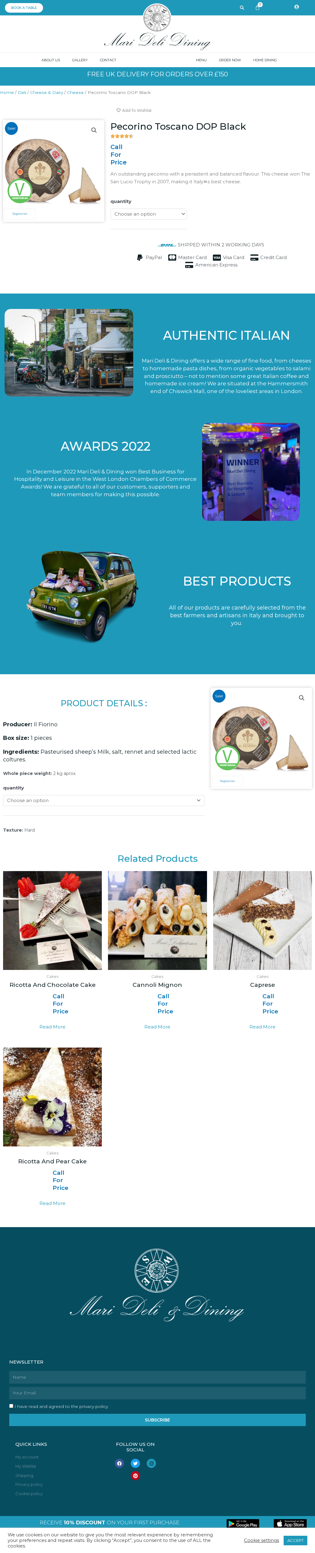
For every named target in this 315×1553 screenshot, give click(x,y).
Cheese (75, 92)
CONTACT (108, 60)
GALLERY (80, 60)
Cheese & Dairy (46, 92)
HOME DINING (265, 60)
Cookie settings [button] (261, 1540)
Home (7, 92)
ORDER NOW (230, 60)
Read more (52, 1027)
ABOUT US (51, 60)
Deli (22, 92)
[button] (94, 130)
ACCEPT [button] (295, 1540)
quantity (120, 201)
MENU (201, 60)
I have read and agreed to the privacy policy (61, 1406)
